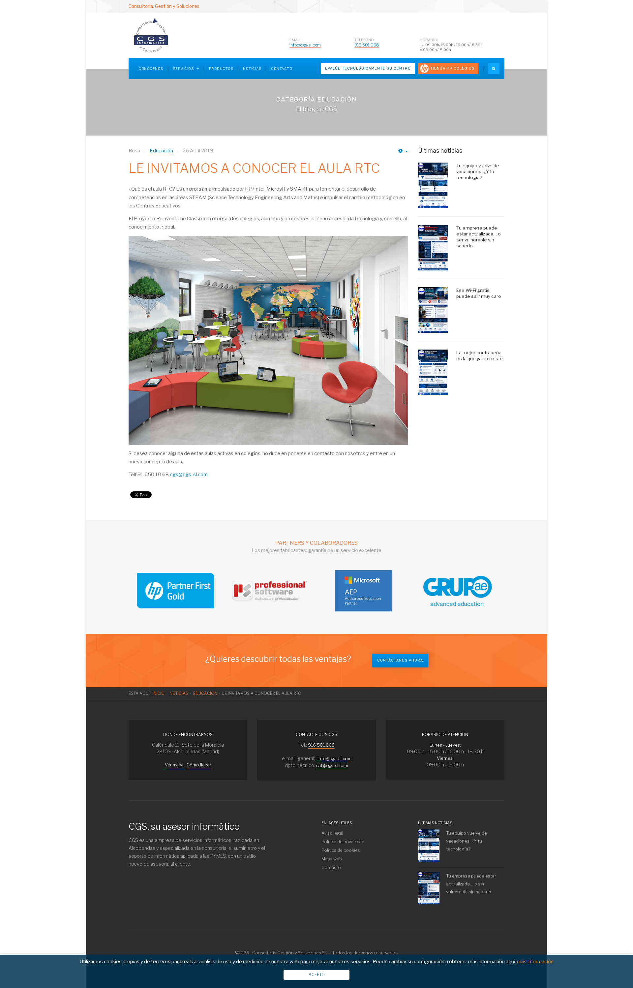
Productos (221, 69)
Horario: (429, 40)
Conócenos (150, 69)
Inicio (158, 693)
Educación (205, 693)
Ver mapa (174, 764)
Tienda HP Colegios (452, 68)
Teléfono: (364, 40)
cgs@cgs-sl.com (189, 475)
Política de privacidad (342, 841)
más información (535, 962)
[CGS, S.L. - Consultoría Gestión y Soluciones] (151, 35)
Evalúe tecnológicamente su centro (368, 68)
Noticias (252, 69)
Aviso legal (332, 833)
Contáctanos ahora (400, 660)
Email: (295, 40)
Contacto (281, 69)
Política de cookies (340, 850)
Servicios (184, 69)
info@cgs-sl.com (305, 45)
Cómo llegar (199, 764)
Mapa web (331, 858)
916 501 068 (366, 45)
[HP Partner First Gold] (175, 590)
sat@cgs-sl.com (332, 765)
